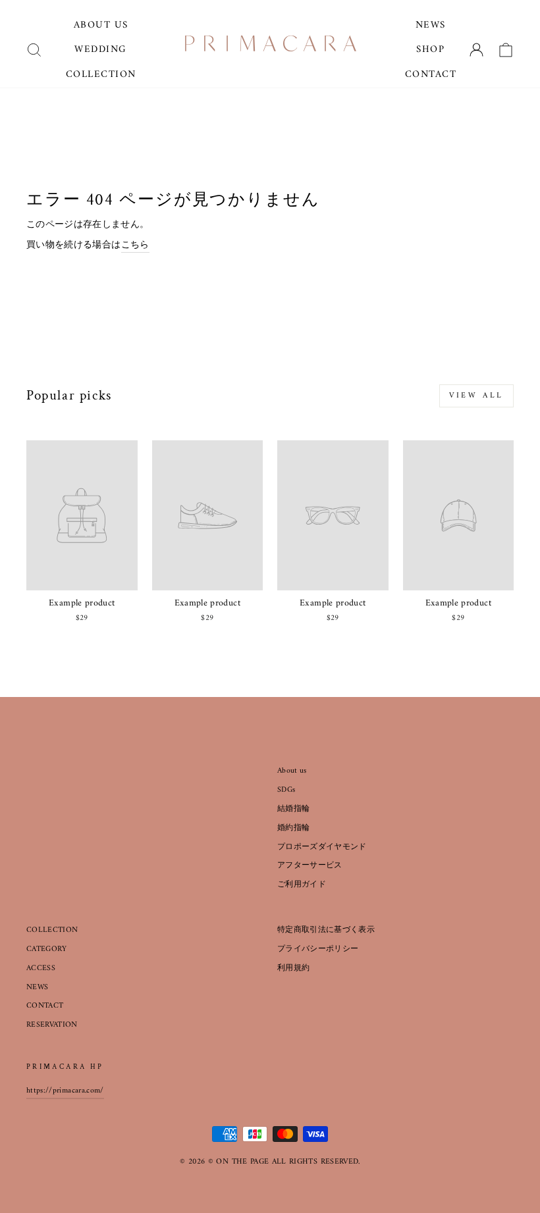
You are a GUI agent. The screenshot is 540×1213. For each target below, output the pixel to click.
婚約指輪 (293, 828)
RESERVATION (52, 1025)
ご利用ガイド (301, 885)
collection (101, 75)
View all (476, 396)
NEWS (37, 987)
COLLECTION (52, 930)
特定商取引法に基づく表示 (326, 930)
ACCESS (40, 968)
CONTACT (44, 1006)
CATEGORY (46, 949)
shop (430, 50)
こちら (135, 245)
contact (431, 75)
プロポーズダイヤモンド (322, 847)
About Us (101, 25)
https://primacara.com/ (65, 1091)
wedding (100, 50)
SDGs (286, 790)
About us (292, 771)
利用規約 (293, 968)
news (431, 25)
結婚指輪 (293, 809)
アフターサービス (309, 866)
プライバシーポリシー (318, 949)
